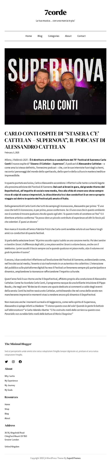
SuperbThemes (74, 458)
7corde (55, 12)
